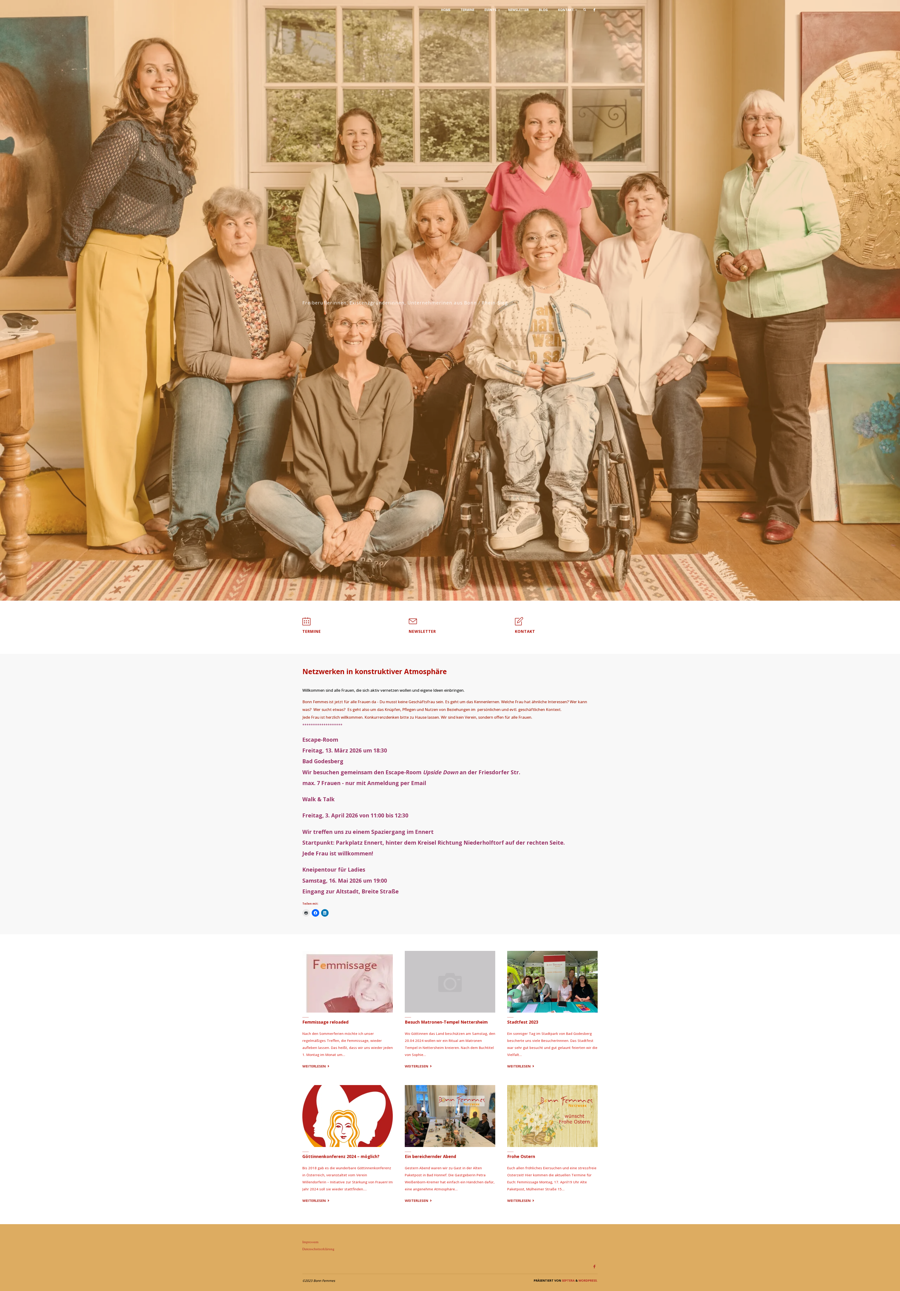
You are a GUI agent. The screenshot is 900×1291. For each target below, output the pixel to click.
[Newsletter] (413, 623)
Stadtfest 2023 (522, 1022)
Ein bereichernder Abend (430, 1156)
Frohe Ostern (521, 1156)
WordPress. (588, 1280)
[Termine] (306, 623)
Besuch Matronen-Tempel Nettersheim (446, 1022)
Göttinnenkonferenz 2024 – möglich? (340, 1156)
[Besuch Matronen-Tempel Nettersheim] (450, 981)
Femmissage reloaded (325, 1022)
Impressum (310, 1241)
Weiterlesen (316, 1066)
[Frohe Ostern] (552, 1116)
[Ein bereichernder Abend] (450, 1116)
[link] (585, 10)
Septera (568, 1280)
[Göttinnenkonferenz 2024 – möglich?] (347, 1116)
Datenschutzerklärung (318, 1248)
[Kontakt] (519, 623)
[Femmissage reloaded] (347, 981)
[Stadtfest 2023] (552, 981)
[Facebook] (594, 10)
